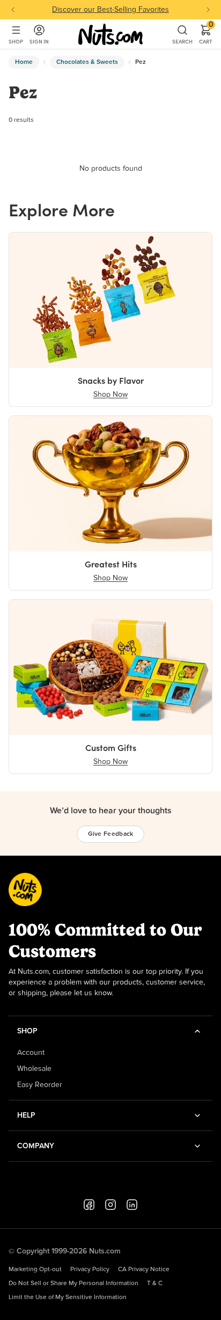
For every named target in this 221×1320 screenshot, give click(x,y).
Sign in (39, 41)
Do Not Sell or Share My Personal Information (73, 1283)
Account (31, 1052)
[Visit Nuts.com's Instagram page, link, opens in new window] (110, 1204)
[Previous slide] (13, 9)
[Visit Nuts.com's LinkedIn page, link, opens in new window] (132, 1204)
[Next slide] (208, 9)
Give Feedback (111, 834)
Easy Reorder (39, 1085)
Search (182, 41)
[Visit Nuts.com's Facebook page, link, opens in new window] (89, 1204)
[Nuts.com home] (110, 34)
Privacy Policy (89, 1269)
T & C (155, 1283)
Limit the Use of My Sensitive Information (68, 1297)
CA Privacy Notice (144, 1269)
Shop (16, 41)
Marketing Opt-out (35, 1269)
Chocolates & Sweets (87, 62)
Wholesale (34, 1069)
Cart (205, 34)
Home (24, 62)
